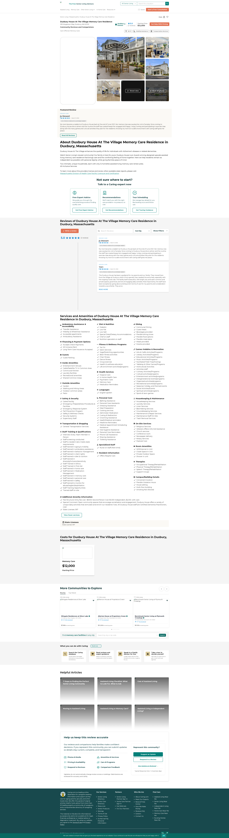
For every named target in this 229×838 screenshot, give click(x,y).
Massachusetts (74, 17)
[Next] (167, 589)
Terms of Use (77, 822)
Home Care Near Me (161, 811)
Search (162, 635)
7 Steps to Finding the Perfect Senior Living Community (76, 682)
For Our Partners (123, 809)
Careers (138, 814)
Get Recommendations (114, 210)
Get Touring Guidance (144, 210)
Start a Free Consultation (157, 9)
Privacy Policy (103, 816)
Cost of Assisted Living (147, 681)
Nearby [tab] (63, 593)
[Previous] (161, 589)
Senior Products (103, 809)
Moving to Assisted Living (74, 709)
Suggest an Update (148, 754)
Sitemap (101, 811)
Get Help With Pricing (159, 24)
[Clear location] (157, 635)
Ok (164, 835)
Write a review (70, 231)
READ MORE (103, 289)
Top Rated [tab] (72, 593)
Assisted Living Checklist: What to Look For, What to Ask (113, 682)
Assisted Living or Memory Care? (114, 709)
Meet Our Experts (142, 799)
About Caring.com (142, 797)
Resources (101, 806)
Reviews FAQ (140, 811)
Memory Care (64, 113)
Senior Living (64, 17)
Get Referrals (121, 806)
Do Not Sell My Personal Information (103, 821)
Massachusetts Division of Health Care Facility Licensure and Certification (89, 174)
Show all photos (158, 91)
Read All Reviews (68, 135)
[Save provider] (167, 16)
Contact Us (139, 816)
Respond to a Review (148, 759)
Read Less (95, 646)
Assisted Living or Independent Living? (150, 710)
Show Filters (158, 231)
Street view (134, 91)
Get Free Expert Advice (84, 210)
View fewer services (72, 515)
